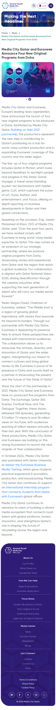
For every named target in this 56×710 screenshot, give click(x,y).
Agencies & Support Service (28, 618)
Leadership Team (28, 573)
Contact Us (28, 664)
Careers (28, 659)
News (14, 33)
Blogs (28, 646)
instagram (36, 695)
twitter (28, 695)
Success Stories (28, 636)
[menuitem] (42, 5)
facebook (20, 695)
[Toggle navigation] (50, 5)
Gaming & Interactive (28, 614)
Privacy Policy (28, 684)
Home (5, 33)
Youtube (44, 695)
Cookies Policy (28, 688)
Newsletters (28, 641)
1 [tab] (29, 99)
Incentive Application (28, 591)
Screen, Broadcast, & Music (28, 605)
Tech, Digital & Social (28, 609)
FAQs (28, 668)
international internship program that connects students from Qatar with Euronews (26, 492)
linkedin (11, 695)
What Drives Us (28, 568)
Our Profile (28, 564)
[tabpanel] (28, 79)
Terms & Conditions (28, 680)
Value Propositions (28, 587)
